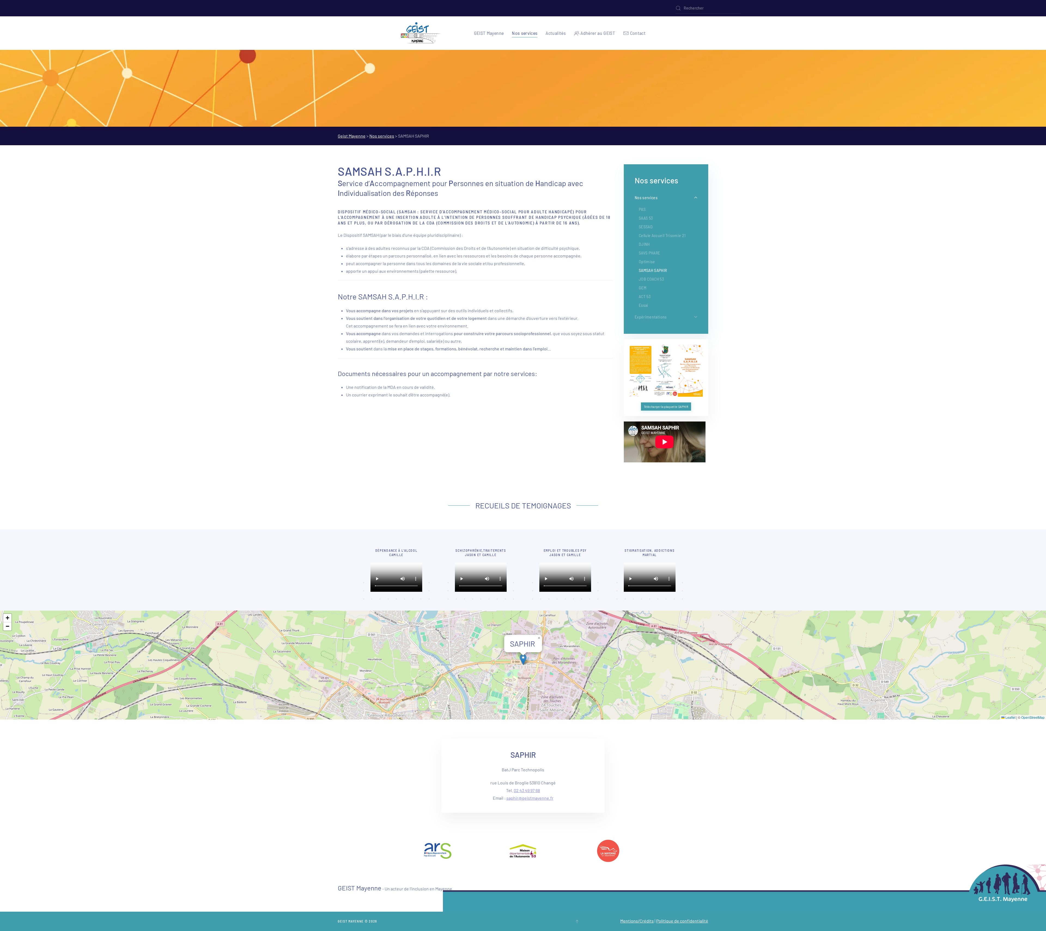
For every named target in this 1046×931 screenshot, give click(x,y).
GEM (642, 287)
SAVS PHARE (649, 252)
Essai (643, 305)
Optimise (647, 261)
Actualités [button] (556, 33)
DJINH (644, 244)
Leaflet (1010, 717)
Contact (638, 33)
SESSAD (646, 226)
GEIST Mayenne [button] (489, 33)
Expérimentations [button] (651, 316)
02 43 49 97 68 (527, 790)
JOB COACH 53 (651, 278)
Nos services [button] (524, 33)
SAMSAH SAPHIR (653, 270)
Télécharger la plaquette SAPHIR (666, 406)
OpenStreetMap (1033, 717)
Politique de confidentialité (682, 920)
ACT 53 (644, 296)
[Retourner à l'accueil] (420, 33)
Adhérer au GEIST (597, 33)
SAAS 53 (646, 217)
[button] (523, 659)
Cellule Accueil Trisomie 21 (662, 235)
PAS (642, 209)
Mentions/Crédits (637, 920)
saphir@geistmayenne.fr (530, 797)
